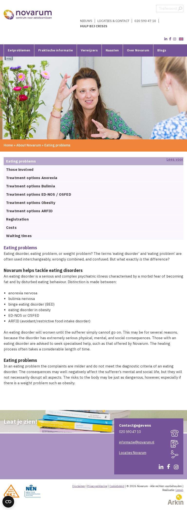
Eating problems (21, 161)
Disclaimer (78, 486)
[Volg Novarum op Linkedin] (165, 39)
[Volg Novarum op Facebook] (170, 39)
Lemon (179, 490)
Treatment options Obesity (30, 202)
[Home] (28, 14)
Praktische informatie (55, 50)
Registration (17, 219)
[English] (180, 39)
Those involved (19, 169)
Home (8, 145)
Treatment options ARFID (29, 211)
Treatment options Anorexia (31, 177)
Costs (11, 227)
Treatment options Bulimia (30, 186)
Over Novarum (138, 50)
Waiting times (19, 235)
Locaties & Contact (113, 21)
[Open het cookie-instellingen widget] (8, 502)
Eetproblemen (19, 50)
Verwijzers (89, 50)
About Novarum (28, 145)
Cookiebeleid (116, 486)
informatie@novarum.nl (136, 442)
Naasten (112, 50)
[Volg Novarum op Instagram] (174, 39)
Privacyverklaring (97, 486)
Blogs (161, 50)
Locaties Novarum (132, 453)
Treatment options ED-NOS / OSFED (38, 194)
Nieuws (86, 21)
